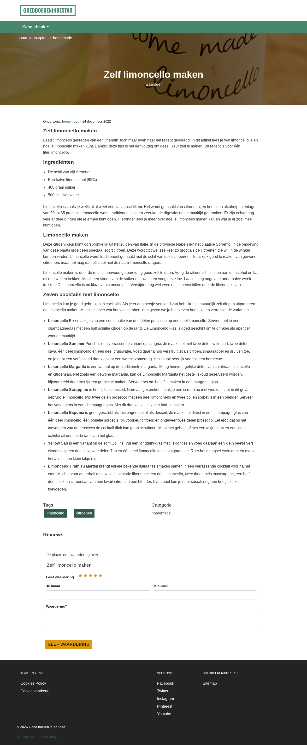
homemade (70, 121)
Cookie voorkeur (34, 691)
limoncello (55, 513)
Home (22, 38)
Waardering (56, 606)
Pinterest (164, 706)
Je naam (53, 586)
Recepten (40, 38)
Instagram (165, 699)
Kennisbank (34, 27)
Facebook (165, 683)
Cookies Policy (33, 683)
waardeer (154, 84)
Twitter (162, 691)
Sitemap (210, 683)
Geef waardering (60, 577)
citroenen (84, 513)
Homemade (62, 38)
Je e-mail (160, 586)
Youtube (164, 714)
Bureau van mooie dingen (39, 736)
